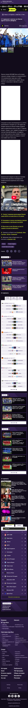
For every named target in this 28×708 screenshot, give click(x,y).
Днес (14, 298)
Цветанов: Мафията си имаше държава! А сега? (18, 518)
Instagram (14, 234)
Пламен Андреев (12, 243)
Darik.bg (8, 684)
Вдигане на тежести (19, 655)
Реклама (17, 678)
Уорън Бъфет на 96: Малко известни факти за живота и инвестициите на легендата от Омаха (18, 498)
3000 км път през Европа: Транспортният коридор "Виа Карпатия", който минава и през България (18, 484)
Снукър (4, 663)
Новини (3, 620)
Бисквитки (17, 675)
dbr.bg (12, 487)
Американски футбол (7, 664)
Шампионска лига (19, 638)
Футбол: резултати (7, 609)
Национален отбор (19, 626)
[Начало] (3, 14)
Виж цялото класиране (13, 597)
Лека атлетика (5, 655)
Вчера (7, 298)
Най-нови (4, 395)
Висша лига (8, 316)
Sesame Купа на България (7, 246)
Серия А (7, 345)
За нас (3, 678)
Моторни (17, 659)
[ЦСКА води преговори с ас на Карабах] (14, 458)
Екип (2, 671)
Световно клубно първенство (6, 645)
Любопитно (18, 668)
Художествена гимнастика (21, 657)
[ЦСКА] (5, 6)
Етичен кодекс (6, 673)
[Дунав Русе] (23, 6)
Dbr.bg (20, 687)
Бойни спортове (6, 661)
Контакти (4, 675)
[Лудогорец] (1, 6)
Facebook (19, 232)
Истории (4, 668)
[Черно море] (19, 6)
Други (16, 644)
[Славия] (17, 6)
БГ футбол (11, 14)
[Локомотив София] (27, 6)
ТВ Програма (18, 671)
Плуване (17, 661)
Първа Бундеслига (6, 636)
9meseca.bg (19, 684)
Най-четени (5, 429)
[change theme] (26, 9)
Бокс (3, 657)
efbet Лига (18, 14)
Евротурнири (5, 628)
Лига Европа (5, 640)
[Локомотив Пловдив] (25, 6)
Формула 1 (17, 653)
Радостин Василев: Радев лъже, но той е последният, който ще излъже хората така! (18, 504)
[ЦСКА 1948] (7, 6)
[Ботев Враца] (21, 6)
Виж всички (13, 389)
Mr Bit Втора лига (10, 380)
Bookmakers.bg (6, 607)
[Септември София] (13, 6)
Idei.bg (8, 687)
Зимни (3, 659)
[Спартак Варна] (15, 6)
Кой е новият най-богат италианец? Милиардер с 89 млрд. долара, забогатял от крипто (17, 512)
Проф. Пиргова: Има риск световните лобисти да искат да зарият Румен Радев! (18, 490)
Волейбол (4, 651)
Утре (20, 298)
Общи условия (19, 673)
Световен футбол (7, 632)
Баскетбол (17, 651)
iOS (15, 239)
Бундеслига (9, 358)
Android (10, 239)
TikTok (8, 234)
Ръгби (16, 664)
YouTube (3, 234)
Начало (6, 14)
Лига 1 (7, 368)
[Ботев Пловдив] (11, 6)
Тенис (3, 653)
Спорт (3, 649)
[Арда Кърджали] (9, 6)
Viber (24, 232)
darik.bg (13, 493)
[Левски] (3, 6)
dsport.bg (6, 25)
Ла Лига (8, 332)
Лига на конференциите (20, 640)
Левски (24, 14)
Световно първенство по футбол (8, 642)
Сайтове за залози (6, 606)
